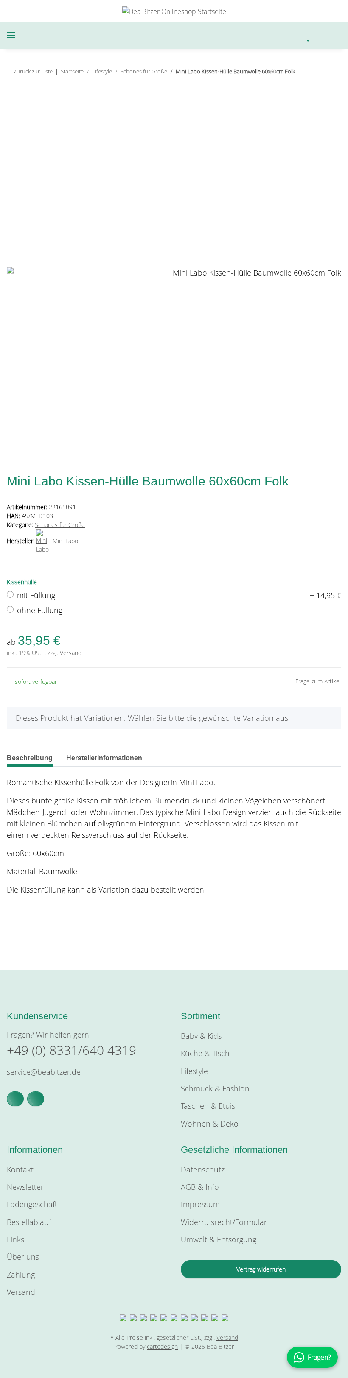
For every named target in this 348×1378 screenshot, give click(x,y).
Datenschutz (203, 1169)
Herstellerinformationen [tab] (104, 758)
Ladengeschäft (32, 1204)
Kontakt (20, 1169)
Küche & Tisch (205, 1053)
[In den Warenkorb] (13, 101)
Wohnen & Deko (210, 1124)
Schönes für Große (60, 525)
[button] (265, 35)
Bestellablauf (29, 1222)
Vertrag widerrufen (261, 1269)
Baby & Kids (201, 1036)
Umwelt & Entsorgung (218, 1239)
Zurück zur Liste (33, 71)
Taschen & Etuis (208, 1106)
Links (15, 1239)
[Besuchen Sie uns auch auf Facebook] (15, 1098)
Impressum (200, 1204)
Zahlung (21, 1274)
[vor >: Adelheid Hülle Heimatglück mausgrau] (332, 71)
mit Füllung (179, 595)
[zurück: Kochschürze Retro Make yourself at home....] (314, 71)
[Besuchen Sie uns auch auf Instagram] (35, 1098)
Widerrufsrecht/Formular (224, 1222)
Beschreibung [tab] (30, 758)
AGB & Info (200, 1187)
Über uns (23, 1257)
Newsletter (25, 1187)
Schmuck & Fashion (215, 1088)
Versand (70, 653)
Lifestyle (194, 1071)
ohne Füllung (39, 610)
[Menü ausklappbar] (11, 35)
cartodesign (162, 1346)
